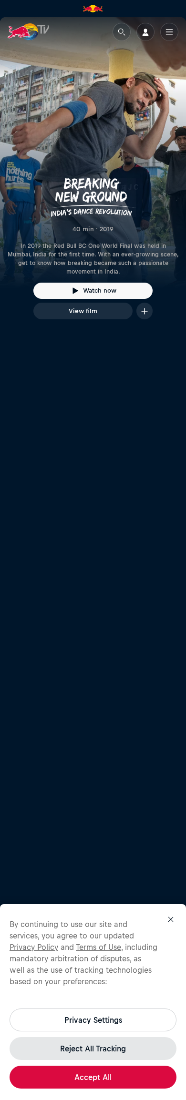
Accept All (93, 1077)
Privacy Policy (34, 947)
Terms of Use (98, 947)
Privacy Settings (93, 1020)
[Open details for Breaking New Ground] (93, 176)
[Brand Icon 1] (93, 8)
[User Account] (145, 32)
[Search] (122, 32)
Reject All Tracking (93, 1048)
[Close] (170, 919)
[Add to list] (144, 311)
